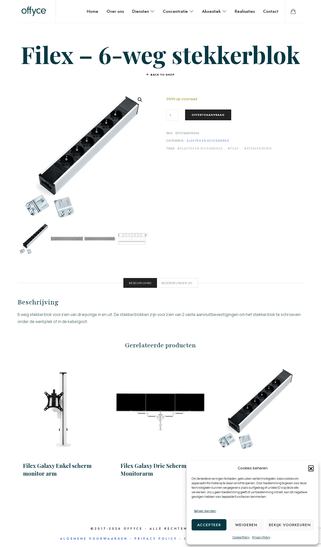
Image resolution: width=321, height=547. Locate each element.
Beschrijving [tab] (140, 283)
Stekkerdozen (259, 148)
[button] (310, 468)
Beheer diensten (205, 511)
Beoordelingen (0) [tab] (177, 283)
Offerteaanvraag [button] (258, 408)
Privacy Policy (261, 537)
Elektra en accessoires (208, 140)
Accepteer (209, 525)
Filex (234, 148)
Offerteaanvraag (208, 115)
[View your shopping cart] (293, 11)
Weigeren (246, 525)
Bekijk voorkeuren (290, 525)
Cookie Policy (241, 537)
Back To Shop (162, 75)
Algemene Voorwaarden (94, 538)
